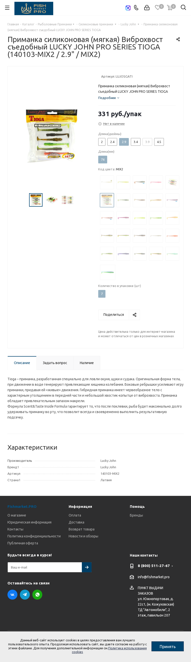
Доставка (76, 522)
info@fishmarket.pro (154, 577)
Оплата (75, 515)
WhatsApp (37, 595)
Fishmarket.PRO (22, 506)
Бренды (136, 515)
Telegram (25, 595)
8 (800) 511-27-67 (154, 566)
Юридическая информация (29, 522)
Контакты (15, 529)
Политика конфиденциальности (34, 536)
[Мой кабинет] (146, 8)
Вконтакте (12, 595)
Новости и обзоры (83, 536)
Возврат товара (82, 529)
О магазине (16, 515)
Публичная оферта (22, 543)
